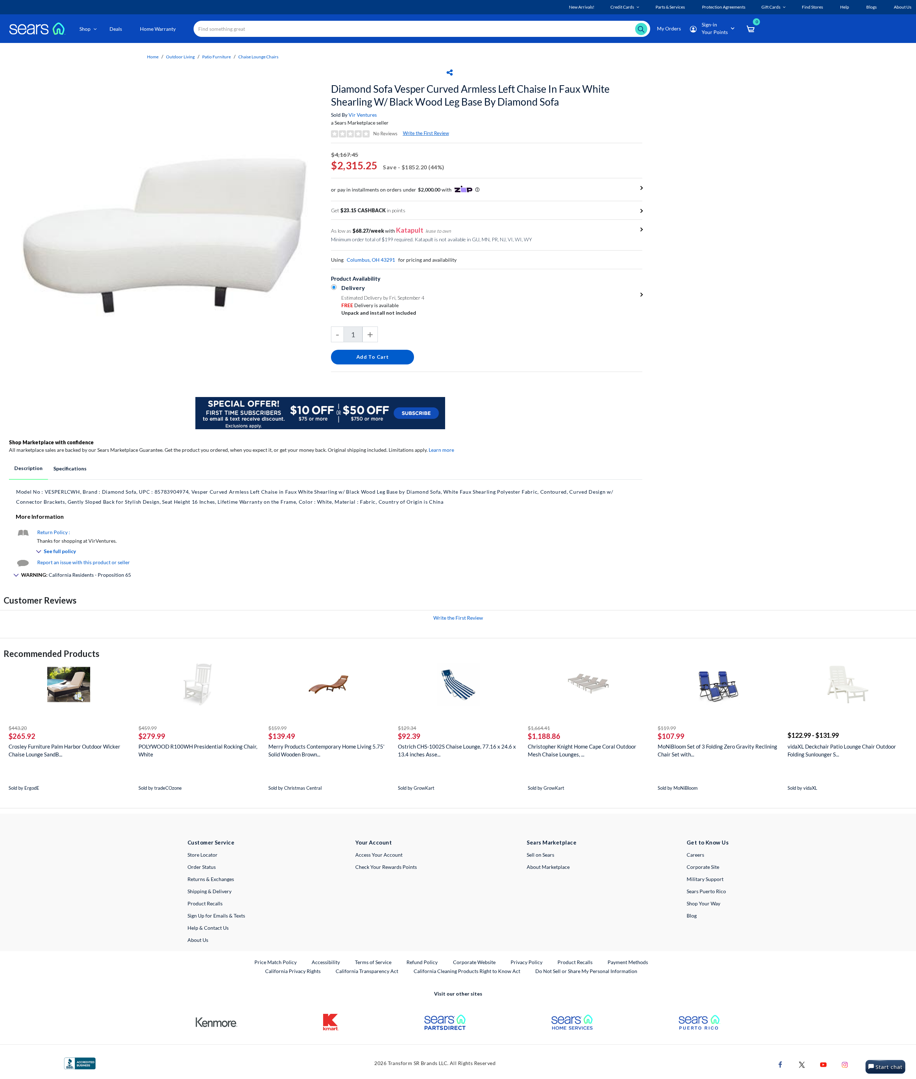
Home (153, 56)
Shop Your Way (703, 903)
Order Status (201, 867)
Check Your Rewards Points (386, 867)
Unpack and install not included (378, 313)
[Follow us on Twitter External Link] (802, 1064)
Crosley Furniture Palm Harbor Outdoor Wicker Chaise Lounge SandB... (64, 750)
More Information (40, 516)
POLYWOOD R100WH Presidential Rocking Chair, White (197, 750)
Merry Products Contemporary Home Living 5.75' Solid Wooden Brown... (326, 750)
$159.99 (277, 728)
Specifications (70, 468)
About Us (197, 940)
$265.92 (22, 736)
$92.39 (409, 736)
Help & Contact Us (208, 928)
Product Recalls (205, 903)
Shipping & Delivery (209, 891)
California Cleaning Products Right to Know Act (467, 971)
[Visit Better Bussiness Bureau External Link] (80, 1063)
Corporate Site (703, 867)
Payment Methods (628, 962)
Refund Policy (422, 962)
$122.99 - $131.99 (813, 735)
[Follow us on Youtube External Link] (823, 1064)
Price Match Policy (275, 962)
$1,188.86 (544, 736)
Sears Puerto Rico (706, 891)
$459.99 (147, 728)
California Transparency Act (367, 971)
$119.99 (667, 728)
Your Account (373, 842)
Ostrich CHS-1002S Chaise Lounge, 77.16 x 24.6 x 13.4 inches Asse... (457, 750)
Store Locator (202, 855)
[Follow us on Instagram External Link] (845, 1064)
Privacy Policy (526, 962)
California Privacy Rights (293, 971)
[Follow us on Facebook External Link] (780, 1064)
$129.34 (407, 728)
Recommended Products (51, 653)
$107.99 (671, 736)
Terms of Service (373, 962)
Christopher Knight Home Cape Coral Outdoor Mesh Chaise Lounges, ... (582, 750)
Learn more (441, 450)
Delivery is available (370, 305)
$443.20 (18, 728)
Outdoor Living (180, 56)
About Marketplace (548, 867)
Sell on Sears (540, 855)
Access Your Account (379, 855)
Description (28, 468)
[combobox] (422, 29)
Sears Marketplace (551, 842)
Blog (692, 916)
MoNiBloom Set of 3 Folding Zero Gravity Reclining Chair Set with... (717, 750)
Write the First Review (426, 133)
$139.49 (281, 736)
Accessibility (326, 962)
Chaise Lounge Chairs (258, 56)
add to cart (372, 357)
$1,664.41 (539, 728)
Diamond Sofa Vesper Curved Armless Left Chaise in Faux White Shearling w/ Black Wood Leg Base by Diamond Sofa (470, 95)
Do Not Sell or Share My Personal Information (586, 971)
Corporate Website (474, 962)
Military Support (705, 879)
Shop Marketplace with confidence (51, 442)
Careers (695, 855)
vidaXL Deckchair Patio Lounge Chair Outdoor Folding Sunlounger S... (842, 750)
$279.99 (151, 736)
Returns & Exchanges (210, 879)
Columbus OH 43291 (371, 260)
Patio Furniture (216, 56)
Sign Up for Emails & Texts (216, 916)
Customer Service (210, 842)
